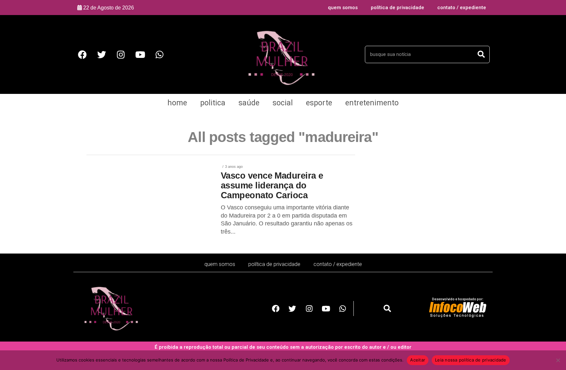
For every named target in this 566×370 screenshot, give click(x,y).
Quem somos (343, 7)
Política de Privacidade (397, 7)
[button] (387, 308)
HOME (177, 102)
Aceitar (417, 359)
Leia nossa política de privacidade (470, 359)
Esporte (319, 102)
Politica (212, 102)
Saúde (248, 102)
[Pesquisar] (481, 54)
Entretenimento (372, 102)
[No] (558, 360)
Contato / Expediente (461, 7)
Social (283, 102)
